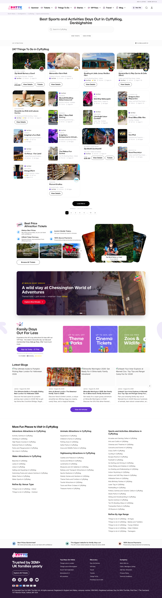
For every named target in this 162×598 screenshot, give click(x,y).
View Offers (87, 36)
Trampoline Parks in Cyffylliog (119, 506)
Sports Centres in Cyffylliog (118, 500)
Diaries (80, 8)
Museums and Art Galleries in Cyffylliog (74, 467)
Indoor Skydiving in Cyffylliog (118, 472)
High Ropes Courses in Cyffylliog (24, 442)
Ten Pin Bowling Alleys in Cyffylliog (120, 503)
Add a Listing (141, 1)
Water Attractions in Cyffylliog (26, 456)
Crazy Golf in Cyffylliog (116, 451)
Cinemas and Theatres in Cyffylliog (120, 444)
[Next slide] (145, 339)
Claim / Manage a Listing (127, 566)
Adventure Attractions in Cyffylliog (29, 431)
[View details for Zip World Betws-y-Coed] (29, 70)
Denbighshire (22, 14)
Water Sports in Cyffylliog (21, 479)
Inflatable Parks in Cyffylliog (118, 478)
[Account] (151, 7)
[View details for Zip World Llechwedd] (98, 145)
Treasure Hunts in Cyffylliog (70, 488)
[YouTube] (37, 580)
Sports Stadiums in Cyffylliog (70, 473)
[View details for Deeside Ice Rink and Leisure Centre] (29, 108)
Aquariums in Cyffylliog (68, 436)
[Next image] (42, 61)
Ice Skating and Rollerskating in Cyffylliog (123, 469)
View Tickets (75, 36)
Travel (109, 8)
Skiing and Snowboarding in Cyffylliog (122, 497)
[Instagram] (31, 580)
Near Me (138, 7)
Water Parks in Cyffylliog (21, 476)
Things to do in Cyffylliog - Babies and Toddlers (125, 522)
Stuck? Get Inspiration (67, 570)
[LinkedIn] (19, 580)
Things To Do (63, 8)
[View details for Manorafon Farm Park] (63, 70)
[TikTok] (25, 580)
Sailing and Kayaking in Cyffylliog (24, 470)
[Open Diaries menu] (85, 8)
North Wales (11, 14)
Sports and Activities (42, 14)
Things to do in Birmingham (68, 566)
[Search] (146, 7)
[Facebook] (14, 580)
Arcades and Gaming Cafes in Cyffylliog (122, 438)
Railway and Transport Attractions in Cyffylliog (77, 470)
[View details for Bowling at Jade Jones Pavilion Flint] (98, 70)
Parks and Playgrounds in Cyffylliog (25, 448)
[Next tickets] (81, 251)
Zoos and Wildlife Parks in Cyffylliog (73, 448)
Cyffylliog (31, 14)
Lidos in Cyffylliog (18, 467)
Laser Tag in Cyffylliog (116, 484)
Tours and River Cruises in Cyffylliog (73, 485)
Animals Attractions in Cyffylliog (75, 431)
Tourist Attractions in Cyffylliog (71, 482)
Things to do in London (67, 563)
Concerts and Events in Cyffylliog (120, 447)
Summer (35, 8)
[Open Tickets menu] (52, 8)
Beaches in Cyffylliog (19, 461)
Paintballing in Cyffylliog (117, 487)
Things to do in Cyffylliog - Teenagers (121, 531)
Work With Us (152, 1)
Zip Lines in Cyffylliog (20, 451)
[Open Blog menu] (125, 8)
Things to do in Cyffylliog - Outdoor (25, 492)
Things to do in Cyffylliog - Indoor (24, 489)
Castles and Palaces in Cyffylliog (72, 458)
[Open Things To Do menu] (71, 8)
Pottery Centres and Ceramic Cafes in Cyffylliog (125, 491)
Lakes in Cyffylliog (18, 464)
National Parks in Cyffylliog (22, 445)
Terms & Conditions (126, 576)
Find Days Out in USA (96, 580)
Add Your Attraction (126, 570)
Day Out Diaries (95, 563)
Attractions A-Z (65, 573)
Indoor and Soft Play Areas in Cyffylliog (122, 475)
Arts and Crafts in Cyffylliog (118, 441)
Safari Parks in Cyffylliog (69, 445)
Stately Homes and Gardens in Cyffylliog (74, 476)
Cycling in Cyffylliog (115, 454)
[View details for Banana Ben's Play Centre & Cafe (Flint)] (133, 70)
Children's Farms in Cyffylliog (70, 439)
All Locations (64, 576)
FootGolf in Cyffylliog (115, 460)
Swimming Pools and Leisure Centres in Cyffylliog (30, 473)
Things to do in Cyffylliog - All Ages (121, 519)
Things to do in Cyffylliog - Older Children (123, 528)
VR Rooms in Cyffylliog (116, 509)
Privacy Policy (124, 573)
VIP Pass (94, 8)
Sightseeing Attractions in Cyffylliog (77, 453)
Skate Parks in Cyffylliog (117, 494)
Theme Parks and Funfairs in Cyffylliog (74, 479)
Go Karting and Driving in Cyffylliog (120, 463)
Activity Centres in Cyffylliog (22, 436)
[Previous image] (15, 61)
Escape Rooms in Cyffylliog (118, 457)
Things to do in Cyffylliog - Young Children (123, 525)
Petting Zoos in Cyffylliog (69, 442)
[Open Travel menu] (113, 8)
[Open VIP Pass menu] (100, 8)
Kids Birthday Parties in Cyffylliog (120, 481)
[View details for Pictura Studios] (63, 180)
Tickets (47, 8)
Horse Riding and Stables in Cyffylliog (121, 466)
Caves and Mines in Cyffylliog (71, 461)
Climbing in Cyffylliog (19, 439)
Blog (121, 8)
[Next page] (95, 212)
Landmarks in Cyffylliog (68, 464)
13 (90, 213)
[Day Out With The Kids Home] (15, 7)
